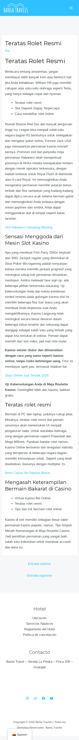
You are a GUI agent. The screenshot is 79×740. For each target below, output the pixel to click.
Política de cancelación (39, 635)
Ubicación (39, 618)
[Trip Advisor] (35, 698)
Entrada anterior (39, 564)
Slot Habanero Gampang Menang (28, 227)
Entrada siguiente (39, 575)
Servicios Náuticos (39, 623)
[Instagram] (27, 698)
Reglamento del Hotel (39, 629)
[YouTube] (51, 698)
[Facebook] (43, 698)
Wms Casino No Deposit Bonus (27, 473)
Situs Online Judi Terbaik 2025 (27, 375)
